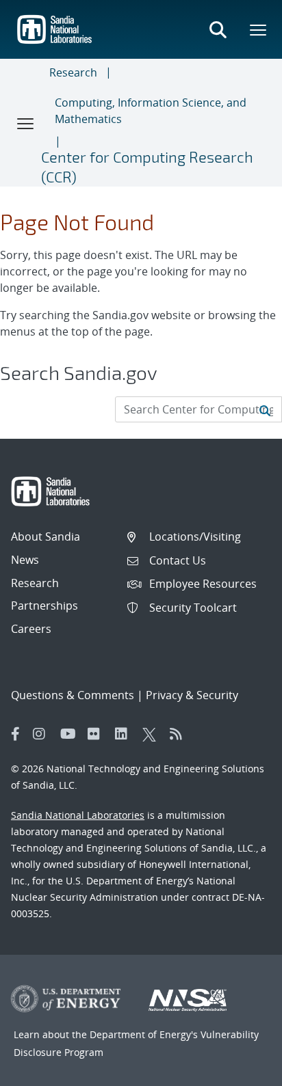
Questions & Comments (72, 695)
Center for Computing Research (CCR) (147, 166)
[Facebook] (15, 734)
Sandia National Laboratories (77, 815)
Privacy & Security (192, 695)
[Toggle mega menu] (259, 29)
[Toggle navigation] (26, 123)
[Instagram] (43, 734)
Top (241, 1070)
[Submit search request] (265, 409)
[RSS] (180, 734)
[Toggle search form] (218, 29)
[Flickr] (98, 734)
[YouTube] (70, 734)
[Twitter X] (152, 734)
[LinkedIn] (125, 734)
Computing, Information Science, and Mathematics (150, 110)
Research (73, 72)
